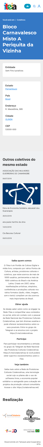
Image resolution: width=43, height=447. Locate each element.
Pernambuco (11, 89)
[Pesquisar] (34, 6)
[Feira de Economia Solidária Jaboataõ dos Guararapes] (21, 194)
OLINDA (9, 119)
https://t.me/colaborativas (21, 333)
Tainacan (22, 442)
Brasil (7, 99)
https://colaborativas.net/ (28, 387)
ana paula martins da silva (14, 222)
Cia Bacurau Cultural (11, 233)
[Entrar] (39, 6)
